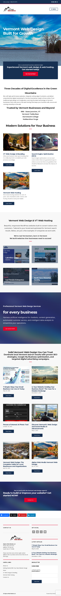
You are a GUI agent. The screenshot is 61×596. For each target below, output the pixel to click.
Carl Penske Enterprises (14, 280)
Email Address (36, 571)
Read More (8, 395)
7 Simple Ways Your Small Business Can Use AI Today (13, 388)
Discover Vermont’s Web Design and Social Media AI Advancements (44, 427)
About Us (5, 565)
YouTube (57, 1)
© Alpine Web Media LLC (9, 593)
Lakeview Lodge (12, 258)
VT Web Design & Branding (13, 154)
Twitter (53, 1)
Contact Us (30, 500)
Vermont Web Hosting (12, 193)
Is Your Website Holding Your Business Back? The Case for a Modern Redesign (44, 389)
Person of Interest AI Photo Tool (15, 425)
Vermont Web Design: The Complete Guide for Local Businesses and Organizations (15, 464)
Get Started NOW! (10, 328)
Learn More (9, 164)
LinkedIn (55, 1)
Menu (54, 9)
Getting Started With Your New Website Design (15, 568)
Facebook (52, 1)
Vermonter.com (40, 258)
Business (7, 259)
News (4, 570)
